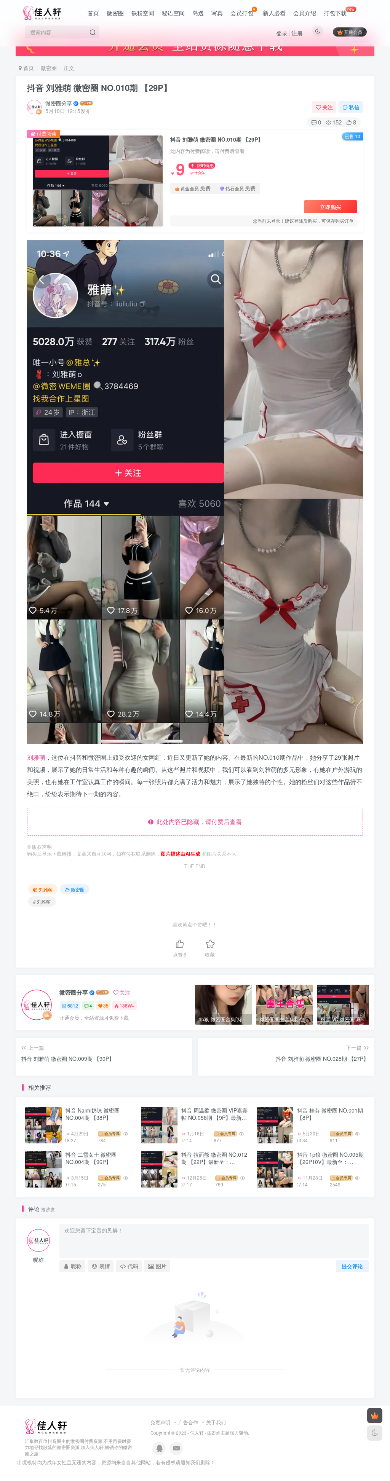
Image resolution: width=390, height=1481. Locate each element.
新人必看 (274, 13)
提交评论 (352, 1266)
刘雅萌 (36, 757)
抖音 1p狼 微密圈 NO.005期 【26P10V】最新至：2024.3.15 (330, 1162)
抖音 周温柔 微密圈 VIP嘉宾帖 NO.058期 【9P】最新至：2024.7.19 (214, 1117)
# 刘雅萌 (42, 901)
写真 (217, 13)
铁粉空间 (142, 13)
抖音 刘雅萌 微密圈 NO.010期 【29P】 (99, 87)
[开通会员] (374, 1415)
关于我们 (216, 1422)
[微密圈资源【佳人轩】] (46, 1425)
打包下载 (339, 11)
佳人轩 (197, 1433)
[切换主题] (374, 1433)
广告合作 (188, 1422)
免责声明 (160, 1422)
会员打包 (241, 13)
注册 (297, 33)
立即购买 (330, 206)
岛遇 (198, 13)
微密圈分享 (58, 103)
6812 (72, 1005)
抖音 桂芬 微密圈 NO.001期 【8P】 (330, 1114)
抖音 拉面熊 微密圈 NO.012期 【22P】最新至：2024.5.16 (214, 1162)
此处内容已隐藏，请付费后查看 (197, 821)
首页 (93, 13)
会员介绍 (304, 13)
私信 (354, 107)
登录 (282, 33)
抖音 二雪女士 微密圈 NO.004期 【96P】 (91, 1158)
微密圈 (115, 13)
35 (106, 1005)
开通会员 (353, 32)
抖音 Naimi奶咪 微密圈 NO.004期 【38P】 (93, 1114)
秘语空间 (173, 13)
